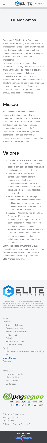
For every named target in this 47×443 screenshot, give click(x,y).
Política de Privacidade (13, 414)
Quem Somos (9, 358)
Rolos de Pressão (14, 344)
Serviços (7, 348)
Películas (10, 338)
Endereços (11, 384)
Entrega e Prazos (11, 417)
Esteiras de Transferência (18, 331)
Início (5, 318)
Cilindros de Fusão (14, 325)
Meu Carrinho (12, 380)
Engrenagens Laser (15, 328)
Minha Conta (9, 370)
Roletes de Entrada (15, 341)
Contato (7, 361)
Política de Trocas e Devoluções (17, 424)
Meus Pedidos (12, 377)
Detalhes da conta (14, 374)
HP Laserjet (11, 335)
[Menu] (4, 4)
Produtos (7, 321)
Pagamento (8, 420)
